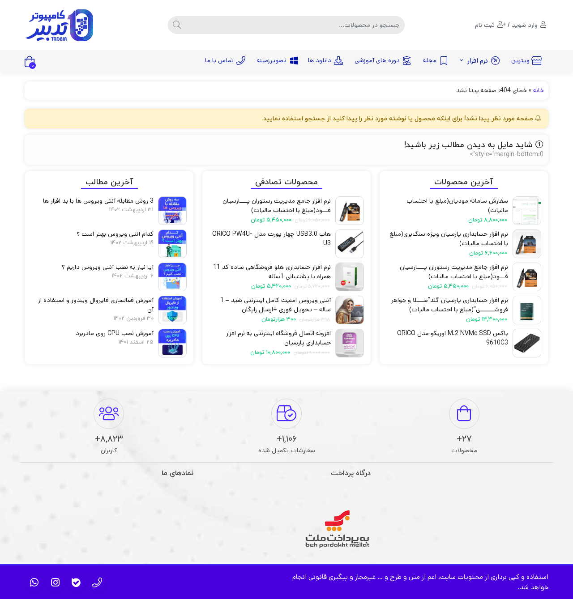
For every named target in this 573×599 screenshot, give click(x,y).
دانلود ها (319, 60)
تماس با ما (219, 60)
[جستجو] (177, 25)
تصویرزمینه (271, 60)
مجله (429, 60)
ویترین (520, 60)
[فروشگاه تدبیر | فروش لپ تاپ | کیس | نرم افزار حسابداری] (60, 25)
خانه (538, 90)
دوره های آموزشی (377, 60)
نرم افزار (477, 60)
